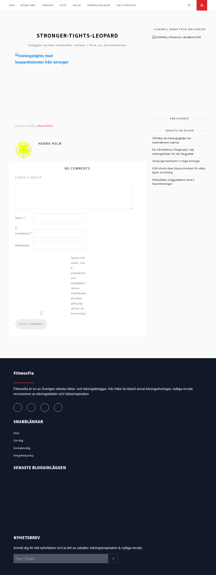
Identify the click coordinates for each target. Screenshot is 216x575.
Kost (63, 5)
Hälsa (77, 5)
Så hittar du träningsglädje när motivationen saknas (171, 140)
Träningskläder (98, 5)
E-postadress (23, 231)
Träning (48, 5)
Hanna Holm (45, 126)
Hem (12, 5)
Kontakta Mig (22, 448)
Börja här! (28, 5)
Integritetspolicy (24, 455)
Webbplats (22, 245)
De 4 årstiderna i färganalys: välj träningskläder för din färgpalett (173, 152)
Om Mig (18, 440)
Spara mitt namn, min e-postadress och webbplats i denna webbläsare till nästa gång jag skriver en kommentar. (79, 285)
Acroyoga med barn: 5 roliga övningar (176, 161)
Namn (20, 218)
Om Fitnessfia (126, 5)
